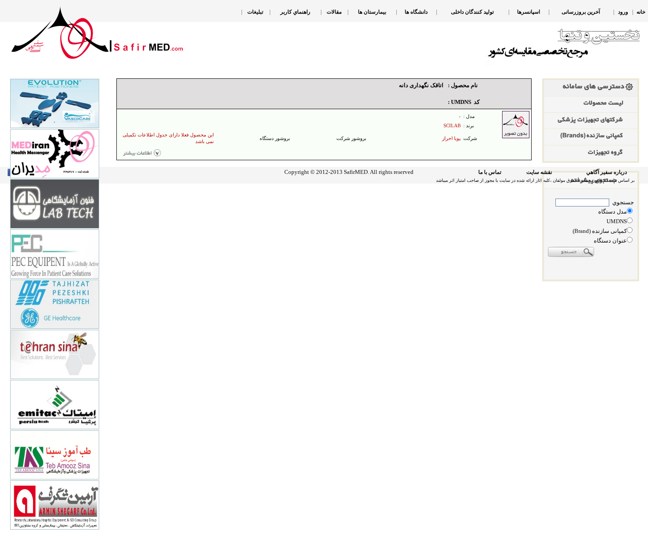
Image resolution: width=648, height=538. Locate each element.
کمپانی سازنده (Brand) (600, 231)
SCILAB (452, 125)
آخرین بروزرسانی (581, 12)
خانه (641, 12)
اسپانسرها (528, 12)
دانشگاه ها (416, 12)
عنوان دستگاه (610, 240)
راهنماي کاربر (295, 12)
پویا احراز (451, 138)
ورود (623, 12)
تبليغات (255, 12)
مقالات (334, 12)
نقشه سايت (539, 172)
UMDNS (617, 221)
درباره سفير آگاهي (606, 172)
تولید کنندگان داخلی (472, 12)
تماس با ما (489, 172)
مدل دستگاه (612, 211)
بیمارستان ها (372, 12)
